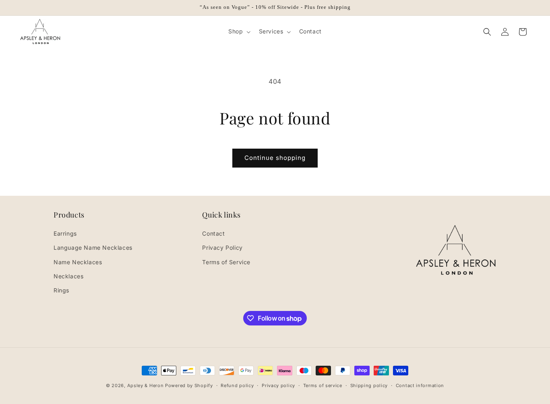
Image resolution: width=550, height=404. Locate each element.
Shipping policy (369, 385)
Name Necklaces (78, 262)
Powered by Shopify (189, 385)
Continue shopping (275, 158)
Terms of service (322, 385)
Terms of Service (226, 262)
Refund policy (237, 385)
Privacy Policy (222, 247)
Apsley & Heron (145, 385)
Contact (213, 233)
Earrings (65, 233)
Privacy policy (278, 385)
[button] (238, 31)
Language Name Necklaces (93, 247)
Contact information (420, 385)
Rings (61, 290)
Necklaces (68, 276)
